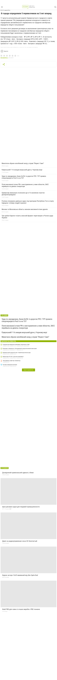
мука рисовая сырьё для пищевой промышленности (21, 507)
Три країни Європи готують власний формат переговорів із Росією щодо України (27, 217)
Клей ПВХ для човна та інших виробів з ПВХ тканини (21, 609)
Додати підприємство (28, 370)
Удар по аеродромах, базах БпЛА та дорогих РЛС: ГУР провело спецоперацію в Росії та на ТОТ (24, 177)
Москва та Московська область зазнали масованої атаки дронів (25, 209)
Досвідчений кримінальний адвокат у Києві (18, 473)
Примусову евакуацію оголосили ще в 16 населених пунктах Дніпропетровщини (23, 194)
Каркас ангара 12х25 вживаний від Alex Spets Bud (20, 575)
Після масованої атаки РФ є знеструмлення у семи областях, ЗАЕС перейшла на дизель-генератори (25, 185)
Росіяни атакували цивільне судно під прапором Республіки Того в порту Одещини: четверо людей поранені (28, 202)
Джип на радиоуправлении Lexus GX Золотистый (19, 541)
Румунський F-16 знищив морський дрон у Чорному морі (22, 170)
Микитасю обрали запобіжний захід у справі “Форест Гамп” (23, 163)
